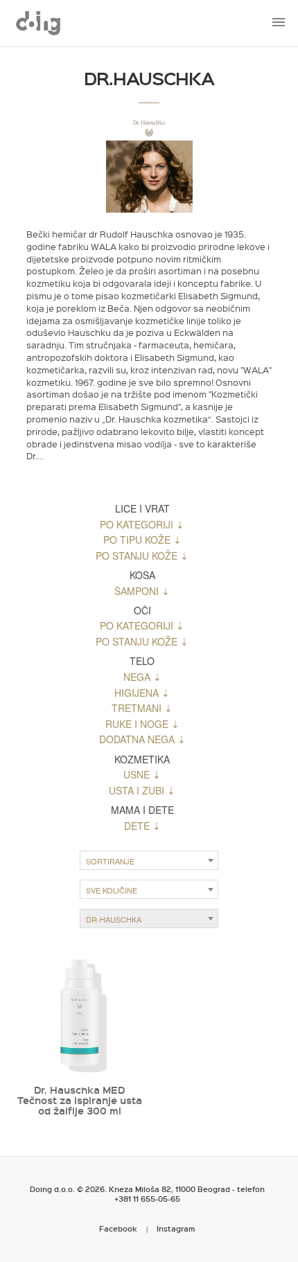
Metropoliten (38, 23)
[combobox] (149, 860)
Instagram (176, 1228)
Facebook (118, 1228)
